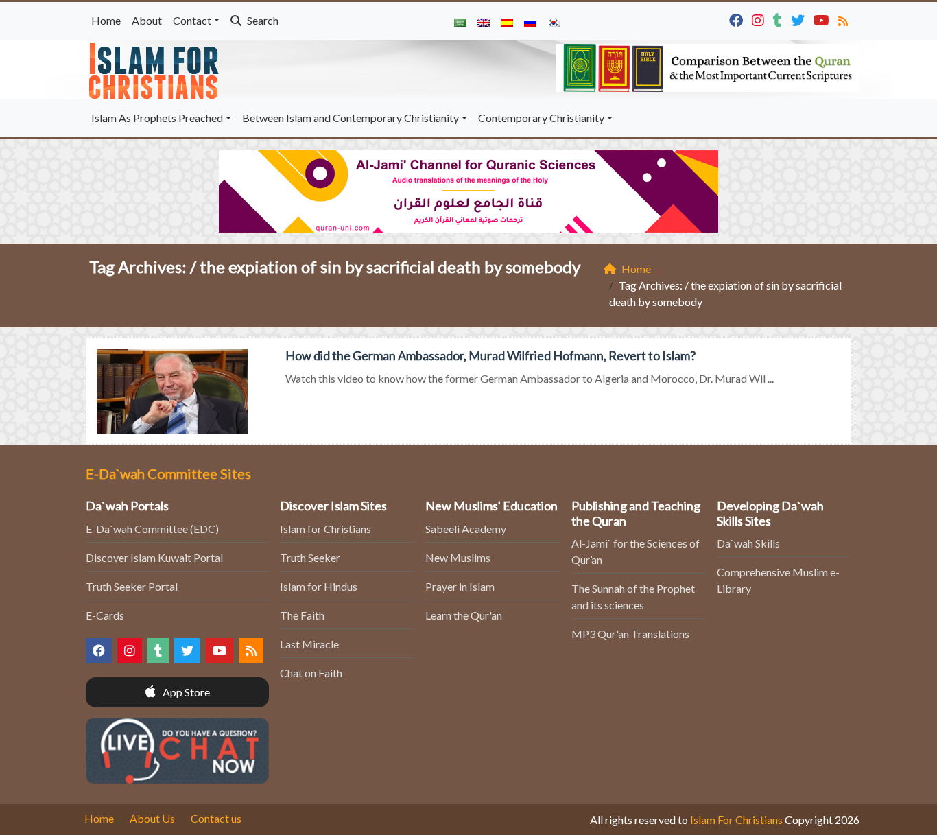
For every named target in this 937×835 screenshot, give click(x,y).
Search (261, 20)
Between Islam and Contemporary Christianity (350, 117)
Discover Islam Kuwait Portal (154, 557)
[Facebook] (737, 18)
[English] (483, 21)
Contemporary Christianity (541, 117)
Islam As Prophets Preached (157, 117)
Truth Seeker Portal (132, 586)
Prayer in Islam (460, 586)
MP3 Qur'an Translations (630, 633)
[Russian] (530, 21)
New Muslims (457, 557)
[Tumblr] (779, 18)
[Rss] (844, 18)
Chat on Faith (311, 672)
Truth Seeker (310, 557)
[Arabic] (460, 21)
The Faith (302, 615)
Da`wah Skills (748, 543)
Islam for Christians (325, 528)
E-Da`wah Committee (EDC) (152, 528)
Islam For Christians (736, 819)
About (147, 20)
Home (106, 20)
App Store (185, 691)
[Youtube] (823, 18)
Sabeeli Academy (465, 528)
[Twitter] (799, 18)
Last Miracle (309, 643)
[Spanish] (507, 21)
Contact (192, 20)
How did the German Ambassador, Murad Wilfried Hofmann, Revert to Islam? (490, 355)
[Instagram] (760, 18)
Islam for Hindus (318, 586)
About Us (152, 818)
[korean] (553, 21)
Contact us (216, 818)
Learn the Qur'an (463, 615)
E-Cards (105, 615)
